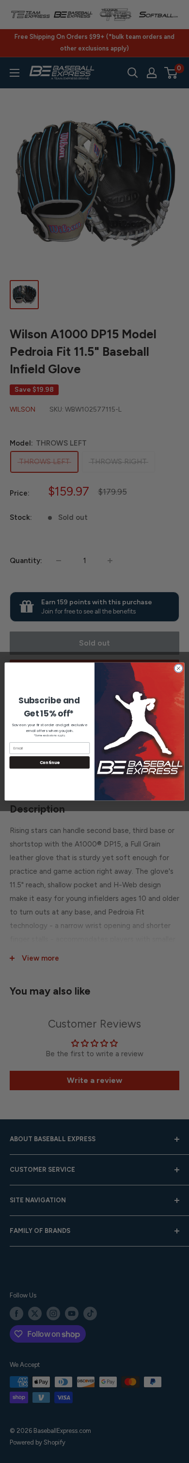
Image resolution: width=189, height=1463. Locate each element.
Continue (50, 762)
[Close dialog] (178, 669)
